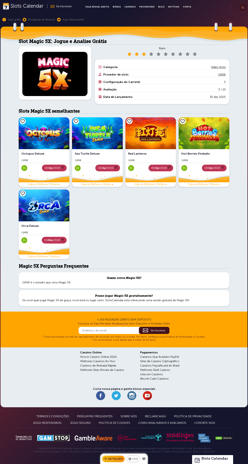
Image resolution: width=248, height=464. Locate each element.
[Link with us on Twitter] (116, 395)
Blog (161, 6)
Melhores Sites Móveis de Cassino (102, 370)
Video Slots (218, 67)
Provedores (147, 6)
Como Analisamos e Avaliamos (162, 423)
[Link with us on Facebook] (100, 395)
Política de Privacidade (193, 416)
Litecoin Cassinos (151, 374)
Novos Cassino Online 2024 (98, 357)
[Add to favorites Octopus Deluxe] (23, 121)
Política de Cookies (114, 423)
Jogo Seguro (80, 423)
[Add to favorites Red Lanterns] (129, 121)
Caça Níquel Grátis (97, 6)
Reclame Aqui (155, 416)
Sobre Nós (129, 416)
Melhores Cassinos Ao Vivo (97, 361)
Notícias (173, 6)
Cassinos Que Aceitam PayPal (159, 357)
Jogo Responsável (47, 423)
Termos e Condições (52, 416)
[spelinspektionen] (204, 438)
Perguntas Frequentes (95, 416)
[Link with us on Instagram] (131, 395)
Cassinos (130, 6)
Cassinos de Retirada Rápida (98, 365)
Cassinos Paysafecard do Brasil (160, 365)
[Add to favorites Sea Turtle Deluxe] (76, 121)
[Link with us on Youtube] (147, 395)
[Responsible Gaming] (127, 438)
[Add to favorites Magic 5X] (144, 459)
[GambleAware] (93, 438)
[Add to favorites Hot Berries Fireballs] (183, 121)
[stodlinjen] (180, 441)
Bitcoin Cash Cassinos (154, 378)
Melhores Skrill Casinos (155, 370)
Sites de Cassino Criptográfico (159, 361)
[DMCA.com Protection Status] (224, 438)
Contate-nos (204, 423)
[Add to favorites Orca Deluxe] (23, 193)
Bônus (117, 6)
